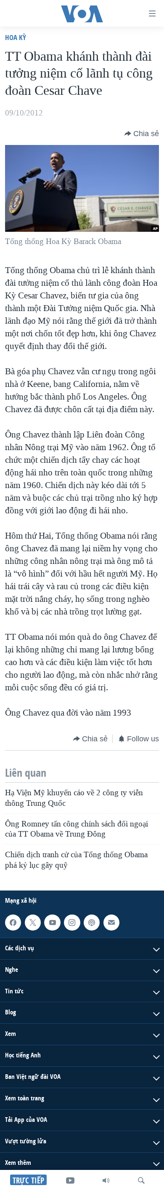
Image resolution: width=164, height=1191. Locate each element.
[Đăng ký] (111, 923)
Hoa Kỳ (15, 37)
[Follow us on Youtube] (52, 923)
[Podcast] (92, 923)
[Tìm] (141, 1180)
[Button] (141, 133)
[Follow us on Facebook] (13, 923)
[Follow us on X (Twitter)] (33, 923)
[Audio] (106, 1180)
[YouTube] (70, 1180)
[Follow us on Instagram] (72, 923)
